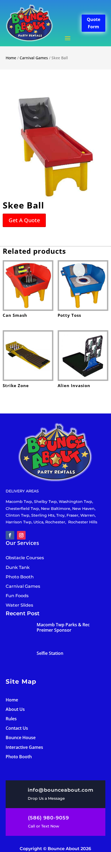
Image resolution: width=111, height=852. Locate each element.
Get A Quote (24, 220)
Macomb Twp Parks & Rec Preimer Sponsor (63, 627)
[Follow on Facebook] (10, 535)
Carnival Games (34, 57)
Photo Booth (19, 757)
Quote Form (93, 23)
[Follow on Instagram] (21, 535)
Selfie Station (50, 653)
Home (11, 57)
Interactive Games (24, 747)
